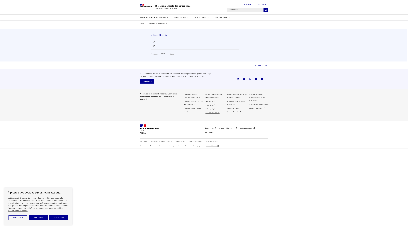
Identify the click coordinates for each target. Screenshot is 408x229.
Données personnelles (195, 141)
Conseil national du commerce (192, 112)
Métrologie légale (210, 109)
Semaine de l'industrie (233, 108)
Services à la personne (256, 108)
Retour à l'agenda (160, 35)
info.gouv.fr (209, 128)
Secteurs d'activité (200, 17)
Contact (248, 4)
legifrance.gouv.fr (246, 128)
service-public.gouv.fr (227, 128)
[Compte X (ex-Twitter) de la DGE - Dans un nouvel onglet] (250, 79)
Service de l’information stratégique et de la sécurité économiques (257, 97)
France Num (209, 105)
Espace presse (261, 4)
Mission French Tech (211, 113)
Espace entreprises (221, 17)
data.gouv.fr (209, 132)
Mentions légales (180, 141)
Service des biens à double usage (259, 104)
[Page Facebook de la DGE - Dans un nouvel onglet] (262, 79)
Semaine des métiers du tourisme (237, 112)
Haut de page (262, 65)
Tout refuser (38, 217)
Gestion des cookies (212, 141)
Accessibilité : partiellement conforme (161, 141)
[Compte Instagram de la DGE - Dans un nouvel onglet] (244, 79)
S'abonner (146, 81)
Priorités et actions (180, 17)
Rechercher (266, 10)
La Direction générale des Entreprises (153, 17)
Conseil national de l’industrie (192, 108)
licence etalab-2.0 (211, 146)
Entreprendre (209, 101)
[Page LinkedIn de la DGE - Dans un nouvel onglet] (238, 79)
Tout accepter (59, 217)
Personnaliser (18, 217)
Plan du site (143, 141)
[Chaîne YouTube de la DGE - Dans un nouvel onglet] (256, 79)
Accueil (142, 23)
